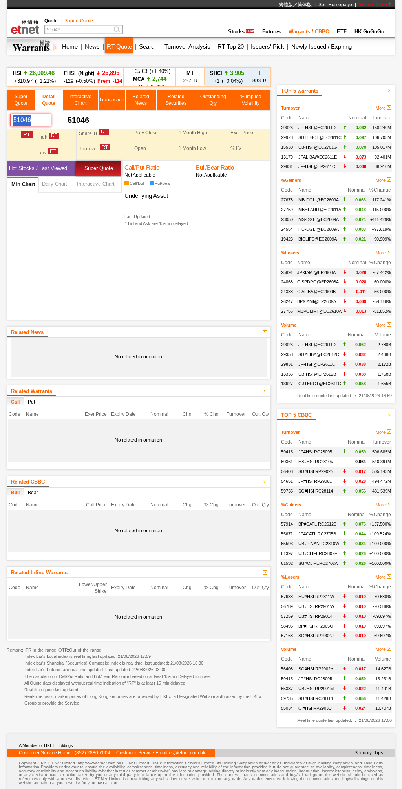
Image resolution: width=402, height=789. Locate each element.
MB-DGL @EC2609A (318, 199)
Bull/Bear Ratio (215, 167)
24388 (287, 291)
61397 (287, 553)
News (92, 46)
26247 (287, 301)
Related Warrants (31, 391)
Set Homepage (335, 4)
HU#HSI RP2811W (316, 596)
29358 (287, 354)
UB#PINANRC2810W (318, 543)
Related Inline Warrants (39, 572)
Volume (288, 325)
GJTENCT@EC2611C (319, 383)
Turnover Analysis (187, 46)
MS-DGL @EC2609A (318, 219)
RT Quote (119, 46)
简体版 (305, 4)
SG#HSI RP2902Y (315, 471)
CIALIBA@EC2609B (316, 291)
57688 (287, 596)
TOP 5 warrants (299, 91)
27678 (287, 199)
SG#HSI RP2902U (316, 635)
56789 (287, 606)
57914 (287, 524)
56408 (287, 471)
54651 (287, 481)
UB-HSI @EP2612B (317, 374)
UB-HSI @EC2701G (317, 147)
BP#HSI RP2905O (315, 626)
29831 (287, 166)
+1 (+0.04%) (227, 76)
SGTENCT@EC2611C (320, 137)
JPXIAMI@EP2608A (316, 272)
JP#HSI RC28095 (315, 451)
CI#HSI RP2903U (315, 708)
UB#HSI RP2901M (316, 688)
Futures (271, 32)
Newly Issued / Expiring (321, 46)
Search (148, 46)
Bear (33, 492)
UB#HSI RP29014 (315, 616)
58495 (287, 626)
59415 (287, 451)
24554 (287, 229)
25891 (287, 272)
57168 (287, 635)
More (381, 108)
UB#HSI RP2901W (316, 606)
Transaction (111, 99)
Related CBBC (28, 482)
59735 (287, 491)
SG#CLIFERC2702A (318, 563)
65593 (287, 543)
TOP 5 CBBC (296, 415)
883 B (259, 77)
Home (70, 46)
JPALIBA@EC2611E (317, 157)
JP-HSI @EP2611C (316, 166)
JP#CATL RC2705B (317, 533)
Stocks (236, 32)
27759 (287, 209)
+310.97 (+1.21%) (34, 76)
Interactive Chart (96, 184)
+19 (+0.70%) (150, 76)
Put (31, 402)
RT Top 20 (230, 46)
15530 (287, 147)
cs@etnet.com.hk (187, 753)
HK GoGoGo (369, 32)
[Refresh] (59, 120)
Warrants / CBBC (309, 32)
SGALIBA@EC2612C (318, 354)
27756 (287, 311)
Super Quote (78, 21)
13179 (287, 157)
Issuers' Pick (267, 46)
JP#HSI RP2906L (315, 481)
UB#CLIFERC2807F (317, 553)
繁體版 (286, 4)
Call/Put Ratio (141, 167)
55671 (287, 533)
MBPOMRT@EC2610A (319, 311)
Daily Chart (54, 184)
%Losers (290, 252)
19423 (287, 239)
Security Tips (368, 753)
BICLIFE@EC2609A (317, 239)
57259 (287, 616)
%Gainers (291, 180)
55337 (287, 688)
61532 (287, 563)
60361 (287, 461)
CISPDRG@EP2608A (318, 281)
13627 (287, 383)
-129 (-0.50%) (91, 76)
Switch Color (373, 4)
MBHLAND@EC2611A (319, 209)
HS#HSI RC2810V (315, 461)
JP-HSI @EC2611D (317, 127)
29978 (287, 137)
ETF (342, 32)
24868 (287, 281)
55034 (287, 708)
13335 (287, 374)
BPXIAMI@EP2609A (316, 301)
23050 (287, 219)
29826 (287, 127)
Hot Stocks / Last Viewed (38, 168)
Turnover (290, 108)
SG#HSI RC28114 (315, 491)
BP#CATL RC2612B (317, 524)
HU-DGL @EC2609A (318, 229)
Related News (27, 332)
